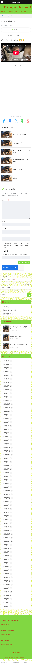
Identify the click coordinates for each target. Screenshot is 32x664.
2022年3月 (7, 523)
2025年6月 (7, 382)
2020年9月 (7, 588)
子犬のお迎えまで (12, 12)
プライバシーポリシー (5, 662)
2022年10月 (7, 498)
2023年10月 (7, 454)
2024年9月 (7, 415)
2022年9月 (7, 501)
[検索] (29, 295)
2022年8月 (7, 505)
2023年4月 (7, 476)
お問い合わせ (26, 662)
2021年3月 (7, 566)
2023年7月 (7, 465)
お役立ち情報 (22, 12)
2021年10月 (7, 541)
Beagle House (16, 7)
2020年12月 (7, 577)
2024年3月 (7, 436)
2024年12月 (7, 404)
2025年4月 (7, 389)
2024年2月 (7, 440)
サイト (4, 236)
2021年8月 (7, 548)
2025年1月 (7, 400)
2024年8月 (7, 418)
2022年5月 (7, 516)
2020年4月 (7, 606)
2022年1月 (7, 530)
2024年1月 (7, 443)
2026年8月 (7, 360)
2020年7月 (7, 595)
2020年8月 (7, 591)
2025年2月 (7, 397)
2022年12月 (7, 490)
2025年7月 (7, 379)
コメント (5, 200)
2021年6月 (7, 555)
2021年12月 (7, 534)
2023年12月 (7, 447)
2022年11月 (7, 494)
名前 (3, 221)
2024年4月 (7, 433)
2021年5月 (7, 559)
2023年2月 (7, 483)
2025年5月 (7, 386)
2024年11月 (7, 407)
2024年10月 (7, 411)
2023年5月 (7, 472)
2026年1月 (7, 371)
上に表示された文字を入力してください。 (15, 254)
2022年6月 (7, 512)
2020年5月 (7, 602)
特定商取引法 (16, 662)
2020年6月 (7, 599)
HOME (17, 652)
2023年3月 (7, 480)
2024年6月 (7, 425)
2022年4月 (7, 519)
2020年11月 (7, 581)
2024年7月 (7, 422)
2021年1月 (7, 573)
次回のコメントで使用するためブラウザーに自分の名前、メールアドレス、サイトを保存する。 (16, 245)
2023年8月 (7, 462)
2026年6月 (7, 368)
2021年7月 (7, 552)
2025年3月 (7, 393)
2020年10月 (7, 584)
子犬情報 (3, 12)
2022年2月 (7, 526)
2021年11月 (7, 537)
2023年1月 (7, 487)
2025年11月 (7, 375)
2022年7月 (7, 508)
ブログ (11, 127)
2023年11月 (7, 451)
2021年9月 (7, 545)
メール (4, 228)
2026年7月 (7, 364)
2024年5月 (7, 429)
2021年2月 (7, 570)
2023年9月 (7, 458)
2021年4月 (7, 563)
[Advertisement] (16, 83)
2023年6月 (7, 469)
